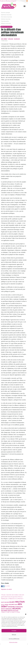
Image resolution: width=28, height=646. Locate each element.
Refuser (14, 634)
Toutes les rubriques (5, 12)
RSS (27, 1)
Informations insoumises (6, 16)
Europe (17, 608)
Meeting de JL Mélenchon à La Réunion (12, 598)
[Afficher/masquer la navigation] (24, 6)
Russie (11, 39)
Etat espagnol (7, 609)
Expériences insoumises (6, 14)
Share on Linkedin (7, 585)
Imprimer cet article (6, 589)
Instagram (13, 1)
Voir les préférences (14, 638)
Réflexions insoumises (6, 23)
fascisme (15, 610)
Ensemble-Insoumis (16, 607)
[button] (25, 614)
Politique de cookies (13, 642)
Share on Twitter (4, 586)
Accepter (14, 630)
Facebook (3, 1)
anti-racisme (5, 602)
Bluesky (8, 1)
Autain (21, 601)
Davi (16, 604)
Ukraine (17, 39)
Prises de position (5, 21)
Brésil (7, 604)
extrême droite (7, 610)
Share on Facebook (2, 586)
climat (12, 604)
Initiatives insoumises (5, 19)
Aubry (12, 602)
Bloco (3, 604)
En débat (4, 39)
